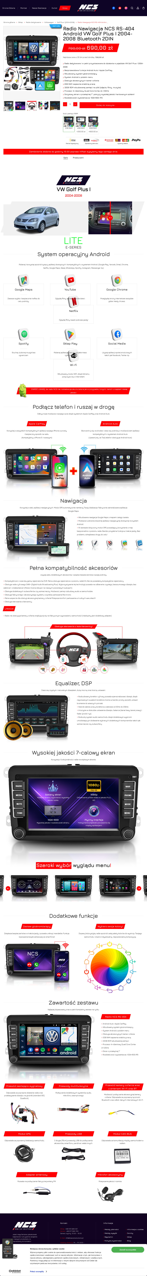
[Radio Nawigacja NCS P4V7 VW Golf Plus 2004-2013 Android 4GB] (81, 121)
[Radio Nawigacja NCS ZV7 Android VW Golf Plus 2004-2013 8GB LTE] (93, 121)
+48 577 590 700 (72, 1231)
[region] (73, 888)
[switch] (7, 1255)
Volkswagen (49, 22)
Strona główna (9, 22)
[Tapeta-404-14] (94, 888)
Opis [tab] (65, 158)
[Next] (56, 106)
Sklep (20, 22)
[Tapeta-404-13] (50, 888)
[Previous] (8, 888)
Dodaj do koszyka (105, 105)
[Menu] (11, 1240)
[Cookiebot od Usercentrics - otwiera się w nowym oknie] (15, 1271)
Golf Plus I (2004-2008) (66, 22)
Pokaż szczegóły (37, 1271)
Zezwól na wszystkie (128, 1250)
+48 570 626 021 (71, 1229)
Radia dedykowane (33, 22)
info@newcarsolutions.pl (74, 1238)
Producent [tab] (78, 158)
